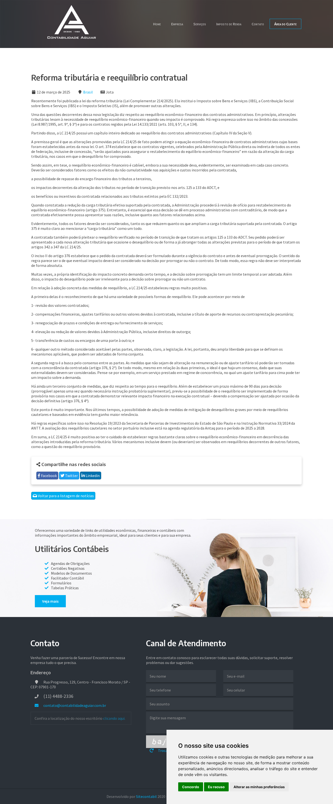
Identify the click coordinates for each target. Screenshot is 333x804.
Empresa (177, 23)
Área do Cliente (285, 23)
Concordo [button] (190, 787)
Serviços (199, 23)
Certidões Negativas (68, 568)
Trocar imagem (170, 750)
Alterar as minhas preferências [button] (259, 787)
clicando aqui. (114, 718)
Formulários (61, 582)
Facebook (48, 475)
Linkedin (92, 475)
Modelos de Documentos (71, 573)
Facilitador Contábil (67, 578)
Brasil (88, 92)
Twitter (71, 475)
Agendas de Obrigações (70, 563)
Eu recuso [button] (216, 787)
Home (157, 23)
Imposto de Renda (228, 23)
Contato (258, 23)
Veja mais (50, 601)
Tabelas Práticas (65, 587)
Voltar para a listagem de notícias (65, 495)
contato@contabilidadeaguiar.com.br (74, 705)
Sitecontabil (146, 796)
